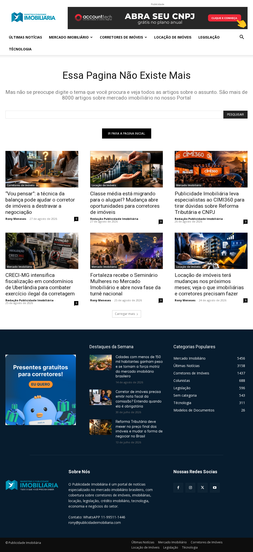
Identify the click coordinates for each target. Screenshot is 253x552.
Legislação (209, 37)
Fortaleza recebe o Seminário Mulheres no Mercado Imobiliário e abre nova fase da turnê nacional (125, 284)
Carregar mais (125, 314)
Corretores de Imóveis (121, 37)
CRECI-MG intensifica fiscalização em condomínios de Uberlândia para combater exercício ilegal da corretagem (40, 284)
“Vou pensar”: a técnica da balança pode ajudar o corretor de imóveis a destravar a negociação (40, 203)
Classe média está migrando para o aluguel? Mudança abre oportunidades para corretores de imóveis (125, 203)
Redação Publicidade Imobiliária (114, 219)
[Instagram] (190, 487)
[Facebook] (178, 487)
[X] (202, 487)
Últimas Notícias (25, 37)
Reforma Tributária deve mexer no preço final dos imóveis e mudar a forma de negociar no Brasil (139, 428)
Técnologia (20, 49)
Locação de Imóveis (172, 37)
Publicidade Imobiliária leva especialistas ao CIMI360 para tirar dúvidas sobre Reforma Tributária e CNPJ (209, 203)
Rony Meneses (15, 219)
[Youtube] (215, 487)
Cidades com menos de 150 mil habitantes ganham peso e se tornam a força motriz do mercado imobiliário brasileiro (139, 366)
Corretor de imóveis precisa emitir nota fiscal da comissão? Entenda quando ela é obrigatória (139, 399)
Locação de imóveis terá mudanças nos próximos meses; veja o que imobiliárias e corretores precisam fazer (209, 284)
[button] (242, 37)
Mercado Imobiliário (69, 37)
